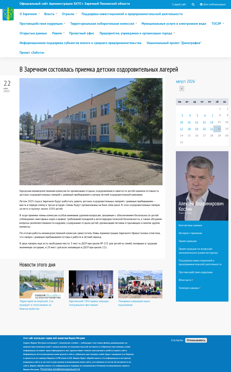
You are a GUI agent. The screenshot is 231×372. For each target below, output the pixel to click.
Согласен (177, 340)
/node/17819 (202, 186)
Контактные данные (190, 225)
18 (189, 128)
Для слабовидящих (214, 4)
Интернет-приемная (190, 233)
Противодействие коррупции (196, 272)
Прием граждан (188, 241)
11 (189, 122)
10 (181, 122)
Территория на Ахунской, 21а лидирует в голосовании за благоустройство (36, 304)
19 (196, 128)
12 (196, 122)
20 (204, 128)
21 (211, 128)
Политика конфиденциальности (60, 369)
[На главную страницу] (9, 14)
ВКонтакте (186, 280)
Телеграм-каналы (190, 288)
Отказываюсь (196, 340)
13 (204, 122)
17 (181, 128)
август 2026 (185, 81)
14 (211, 122)
